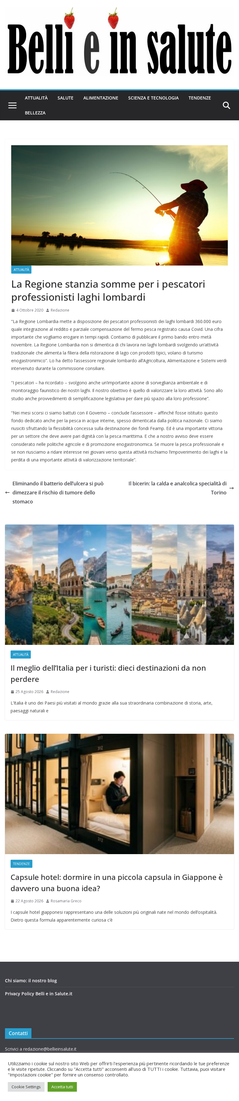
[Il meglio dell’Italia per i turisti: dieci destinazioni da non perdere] (119, 585)
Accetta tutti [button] (62, 1086)
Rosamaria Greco (66, 901)
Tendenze (200, 98)
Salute (65, 98)
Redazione (60, 310)
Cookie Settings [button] (26, 1086)
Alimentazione (100, 98)
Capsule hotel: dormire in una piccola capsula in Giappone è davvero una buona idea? (117, 882)
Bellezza (35, 113)
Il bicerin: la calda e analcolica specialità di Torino (178, 488)
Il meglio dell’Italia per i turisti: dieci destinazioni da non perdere (108, 673)
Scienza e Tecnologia (153, 98)
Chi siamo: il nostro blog (31, 980)
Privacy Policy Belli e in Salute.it (39, 994)
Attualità (36, 98)
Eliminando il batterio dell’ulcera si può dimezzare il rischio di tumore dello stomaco (58, 492)
